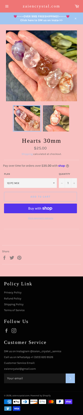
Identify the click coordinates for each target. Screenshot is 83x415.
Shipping (27, 153)
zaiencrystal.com (41, 6)
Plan (7, 174)
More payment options (40, 218)
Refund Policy (12, 298)
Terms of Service (14, 310)
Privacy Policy (13, 292)
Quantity (64, 174)
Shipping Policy (14, 304)
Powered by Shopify (40, 395)
